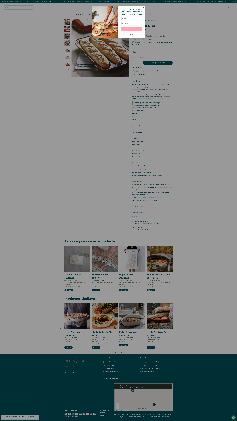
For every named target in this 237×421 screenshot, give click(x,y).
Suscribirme (132, 29)
